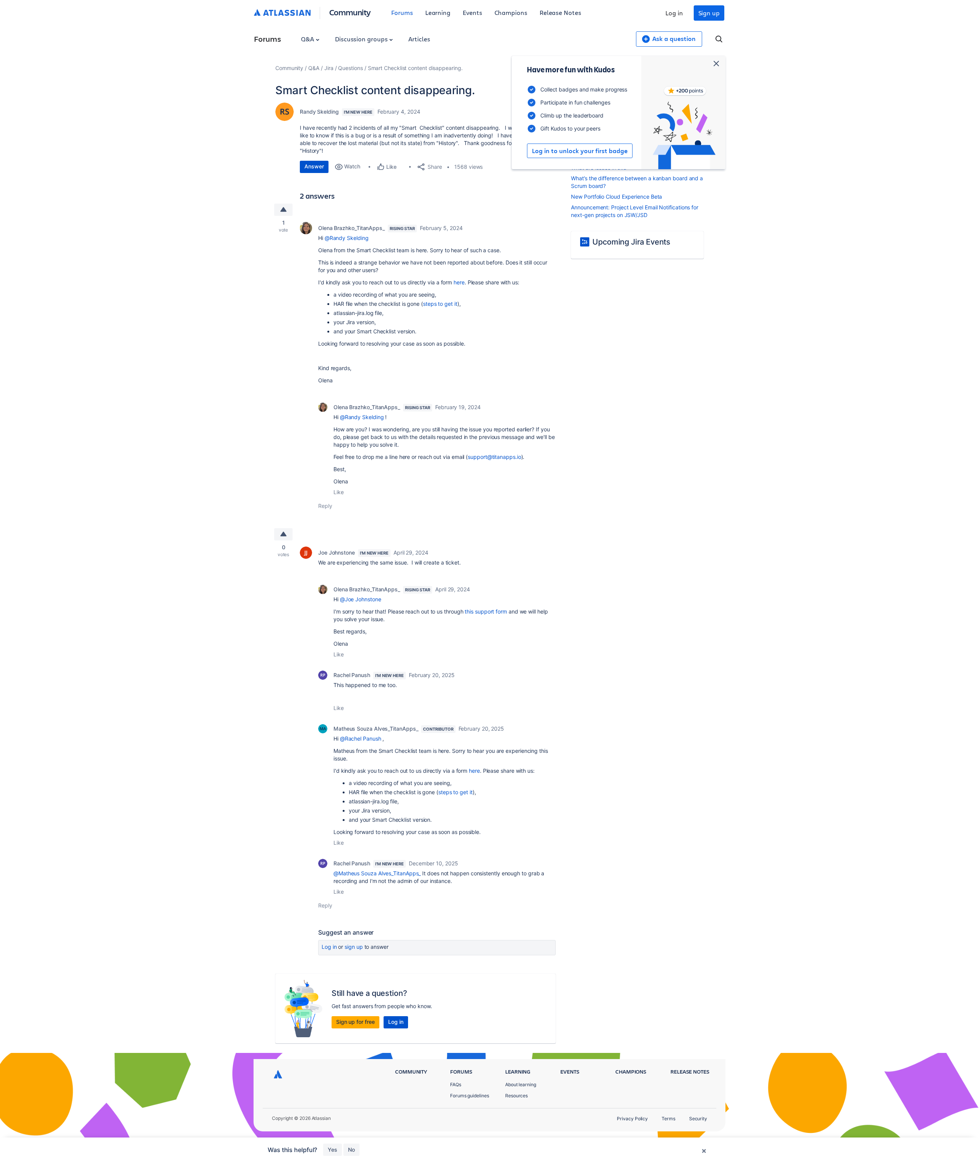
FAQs (455, 1084)
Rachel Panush (351, 675)
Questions (350, 68)
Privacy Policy (632, 1118)
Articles (419, 39)
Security (698, 1118)
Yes (332, 1149)
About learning (520, 1084)
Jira (328, 68)
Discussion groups (362, 39)
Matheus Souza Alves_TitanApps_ (375, 728)
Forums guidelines (469, 1095)
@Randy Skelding (347, 238)
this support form (486, 611)
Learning (437, 12)
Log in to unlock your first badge (580, 151)
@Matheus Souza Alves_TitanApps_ (377, 873)
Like (338, 492)
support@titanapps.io (494, 457)
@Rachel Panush (360, 738)
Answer (314, 166)
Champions (510, 12)
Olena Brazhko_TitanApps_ (351, 228)
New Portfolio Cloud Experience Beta (616, 196)
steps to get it (440, 303)
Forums (402, 12)
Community (350, 12)
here (459, 282)
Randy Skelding (319, 111)
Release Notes (560, 12)
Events (472, 12)
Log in (674, 13)
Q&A (308, 39)
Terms (668, 1118)
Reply (325, 506)
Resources (516, 1095)
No (351, 1149)
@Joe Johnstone (360, 599)
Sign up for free (355, 1021)
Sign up (709, 13)
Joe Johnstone (336, 552)
